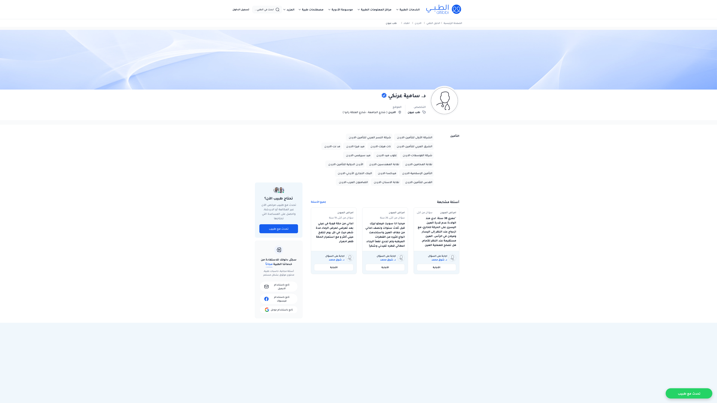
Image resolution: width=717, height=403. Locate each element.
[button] (407, 9)
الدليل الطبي (433, 23)
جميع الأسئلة (318, 202)
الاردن (418, 23)
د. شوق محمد (439, 260)
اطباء (407, 23)
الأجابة (436, 267)
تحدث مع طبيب (278, 229)
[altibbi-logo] (444, 9)
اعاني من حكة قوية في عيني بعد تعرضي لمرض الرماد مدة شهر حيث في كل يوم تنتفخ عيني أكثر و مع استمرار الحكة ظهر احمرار (334, 232)
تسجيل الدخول (240, 9)
